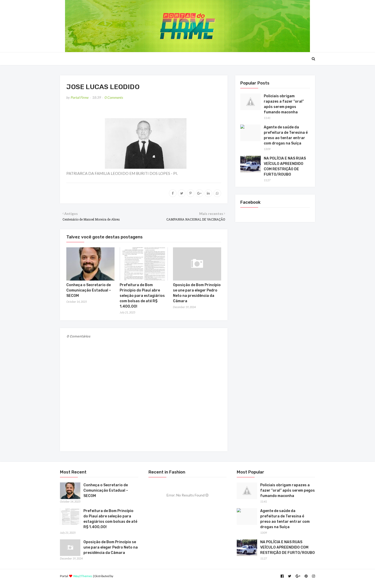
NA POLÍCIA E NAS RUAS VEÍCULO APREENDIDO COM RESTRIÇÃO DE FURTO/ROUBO (285, 166)
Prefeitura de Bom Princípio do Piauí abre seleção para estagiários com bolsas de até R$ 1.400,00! (142, 296)
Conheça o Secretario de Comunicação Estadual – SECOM (88, 290)
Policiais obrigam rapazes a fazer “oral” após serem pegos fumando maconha (284, 104)
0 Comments (114, 97)
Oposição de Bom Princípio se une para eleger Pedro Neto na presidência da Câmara (110, 547)
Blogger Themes (125, 576)
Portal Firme (80, 97)
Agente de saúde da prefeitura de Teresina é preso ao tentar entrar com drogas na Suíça (286, 135)
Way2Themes (82, 576)
